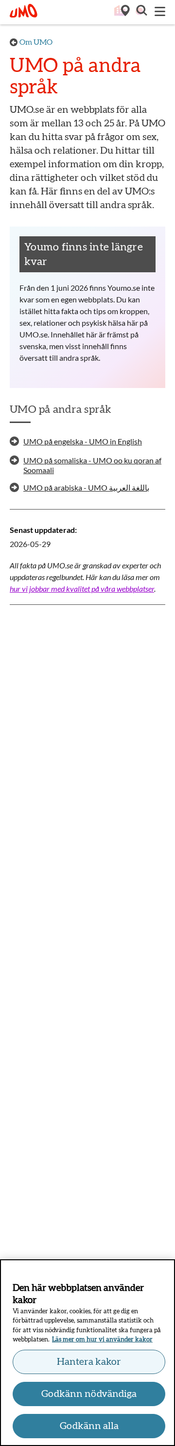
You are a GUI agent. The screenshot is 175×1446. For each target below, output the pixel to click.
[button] (141, 11)
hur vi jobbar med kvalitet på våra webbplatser (82, 588)
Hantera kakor (89, 1362)
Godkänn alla (89, 1426)
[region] (87, 1352)
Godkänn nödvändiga (89, 1394)
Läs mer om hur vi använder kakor (102, 1340)
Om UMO (35, 42)
